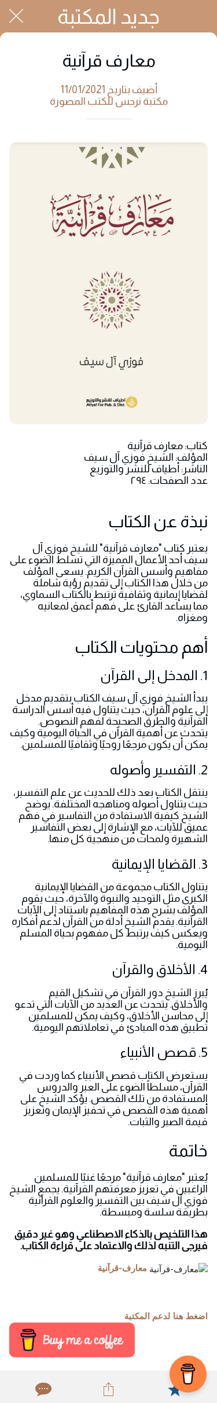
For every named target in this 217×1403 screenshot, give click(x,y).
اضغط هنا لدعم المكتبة (166, 1316)
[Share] (108, 1389)
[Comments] (42, 1389)
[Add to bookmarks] (175, 1389)
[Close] (16, 16)
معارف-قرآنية (122, 1268)
